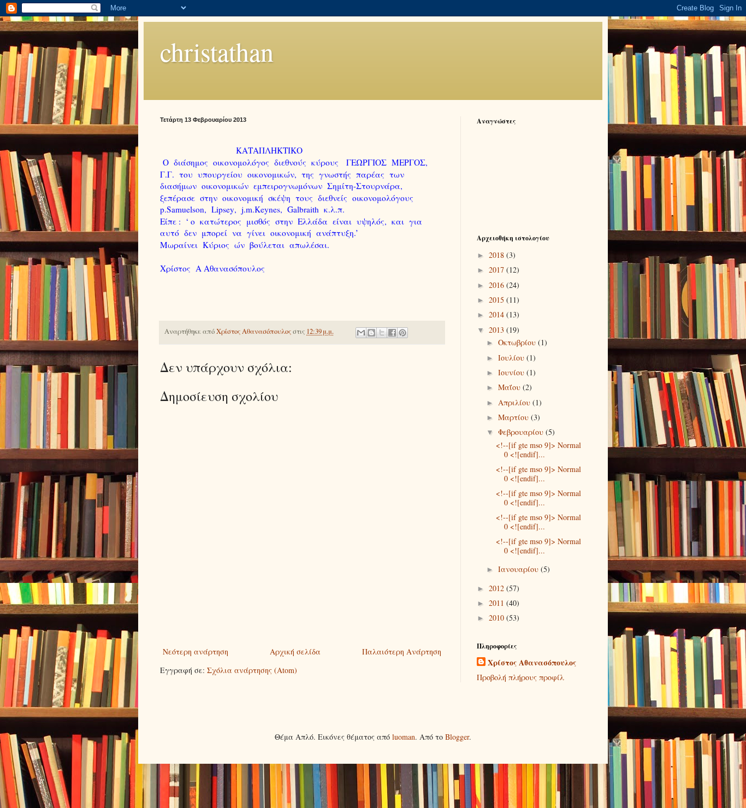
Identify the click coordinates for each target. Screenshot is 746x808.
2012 (497, 588)
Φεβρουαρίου (522, 432)
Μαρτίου (514, 417)
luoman (403, 737)
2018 (497, 255)
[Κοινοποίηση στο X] (381, 332)
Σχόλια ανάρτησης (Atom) (252, 670)
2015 (497, 299)
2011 (497, 603)
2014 (497, 314)
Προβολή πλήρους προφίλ (520, 677)
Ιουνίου (512, 372)
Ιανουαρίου (519, 569)
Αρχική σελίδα (295, 651)
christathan (217, 51)
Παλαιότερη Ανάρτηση (401, 651)
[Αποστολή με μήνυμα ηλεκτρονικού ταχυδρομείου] (361, 332)
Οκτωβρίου (518, 342)
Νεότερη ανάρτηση (195, 651)
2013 (497, 330)
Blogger (457, 737)
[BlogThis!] (371, 332)
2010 (497, 617)
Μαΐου (510, 387)
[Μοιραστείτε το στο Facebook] (392, 332)
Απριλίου (515, 402)
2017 (497, 269)
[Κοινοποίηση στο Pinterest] (402, 332)
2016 (497, 285)
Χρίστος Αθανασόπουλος (532, 662)
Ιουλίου (512, 357)
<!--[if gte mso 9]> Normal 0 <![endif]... (538, 449)
